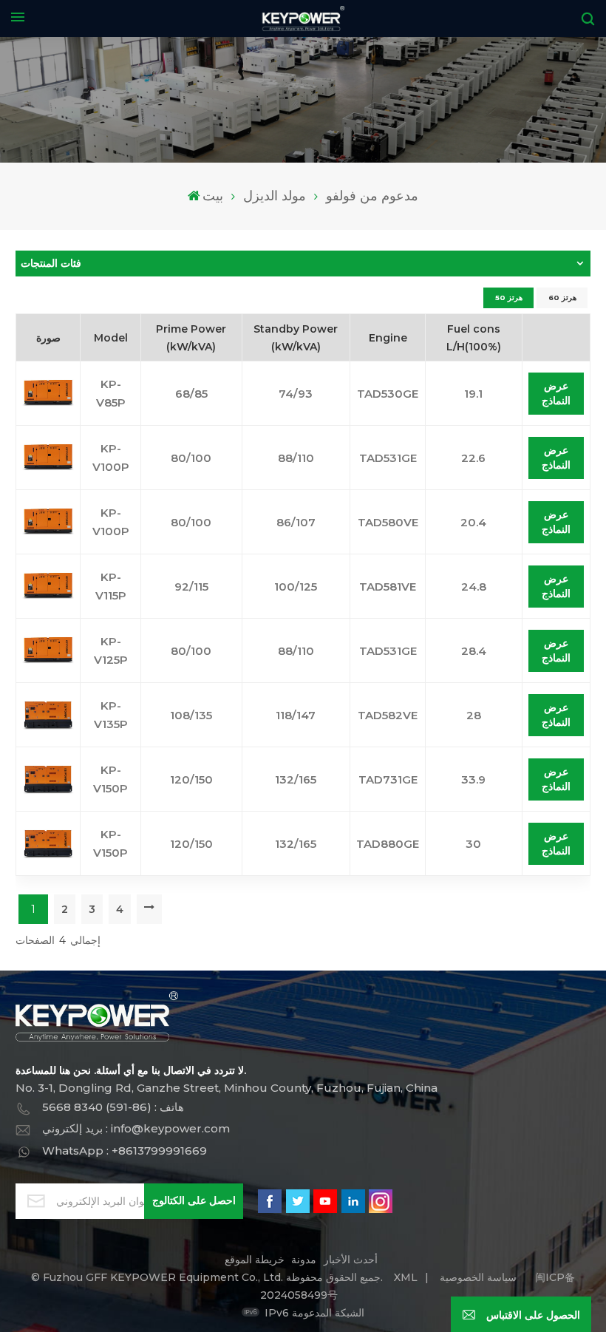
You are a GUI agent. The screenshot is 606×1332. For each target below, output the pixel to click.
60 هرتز (562, 297)
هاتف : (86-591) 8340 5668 (113, 1107)
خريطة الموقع (255, 1259)
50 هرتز (508, 297)
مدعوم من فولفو (372, 196)
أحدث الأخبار (351, 1259)
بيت (212, 196)
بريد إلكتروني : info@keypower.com (136, 1128)
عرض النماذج (556, 393)
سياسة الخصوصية (478, 1277)
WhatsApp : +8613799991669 (124, 1151)
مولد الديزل (274, 196)
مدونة (303, 1259)
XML (406, 1277)
